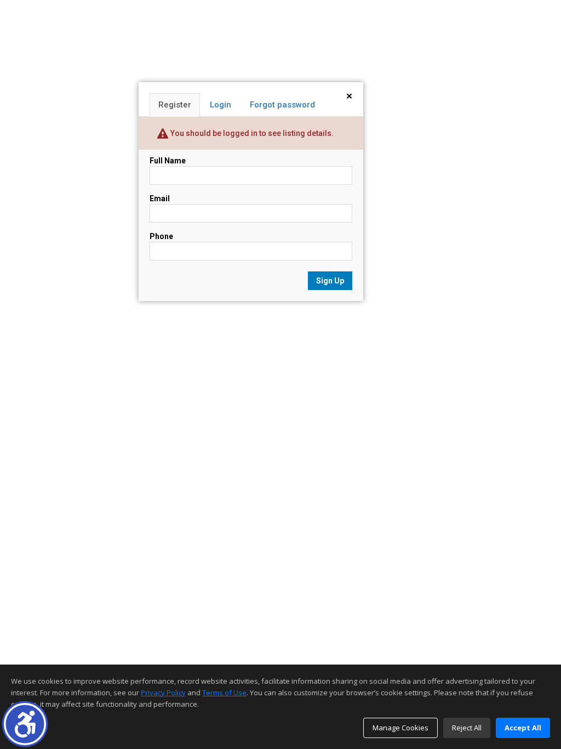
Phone (161, 236)
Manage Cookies (400, 728)
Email (160, 198)
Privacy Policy (163, 692)
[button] (25, 724)
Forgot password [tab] (282, 105)
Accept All (523, 728)
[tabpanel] (251, 222)
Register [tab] (174, 105)
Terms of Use (224, 692)
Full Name (168, 160)
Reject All (467, 728)
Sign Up (330, 280)
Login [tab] (220, 105)
